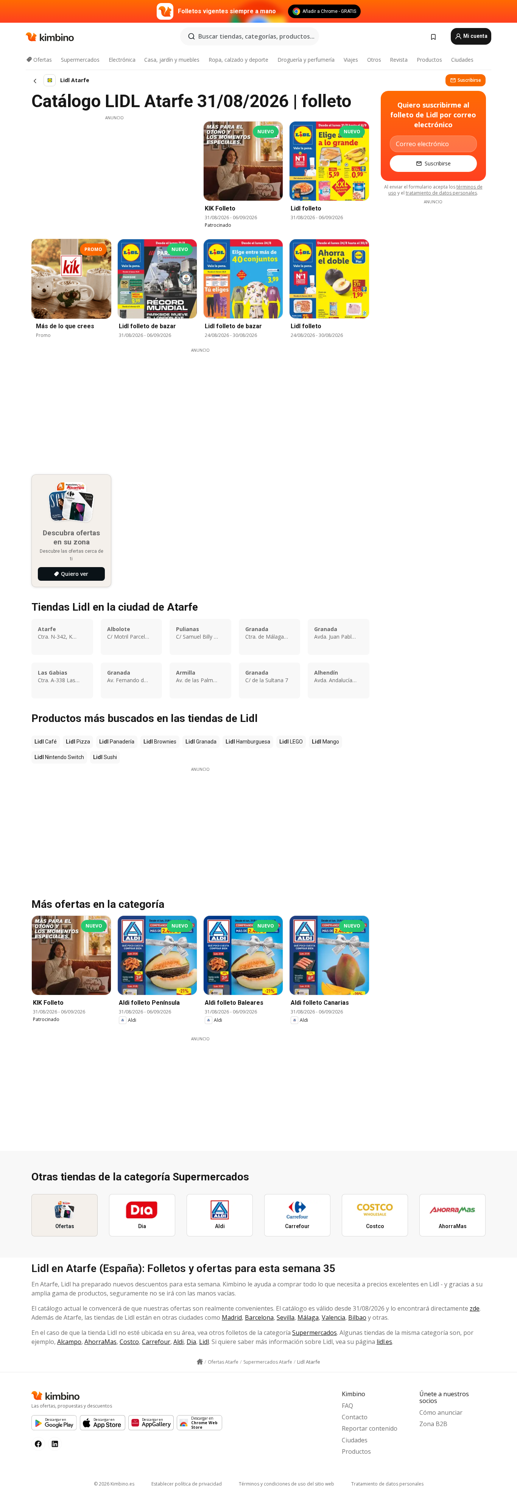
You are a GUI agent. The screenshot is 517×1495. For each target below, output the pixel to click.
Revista (399, 59)
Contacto (355, 1417)
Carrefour (156, 1342)
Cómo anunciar (440, 1412)
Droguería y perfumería (306, 59)
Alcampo (69, 1342)
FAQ (347, 1405)
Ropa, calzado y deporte (238, 59)
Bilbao (357, 1317)
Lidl (204, 1342)
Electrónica (122, 59)
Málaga (308, 1317)
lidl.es (384, 1342)
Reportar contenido (369, 1428)
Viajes (351, 59)
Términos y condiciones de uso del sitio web (286, 1484)
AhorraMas (100, 1342)
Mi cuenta (474, 36)
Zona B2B (433, 1424)
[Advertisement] (114, 174)
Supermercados (80, 59)
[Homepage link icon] (200, 1362)
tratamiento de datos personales (441, 193)
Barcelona (259, 1317)
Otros (374, 59)
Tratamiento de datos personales (387, 1484)
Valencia (333, 1317)
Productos (429, 59)
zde (475, 1308)
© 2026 (114, 1484)
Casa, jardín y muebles (171, 59)
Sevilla (285, 1317)
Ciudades (462, 59)
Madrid (232, 1317)
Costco (129, 1342)
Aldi (178, 1342)
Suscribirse (469, 80)
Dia (191, 1342)
